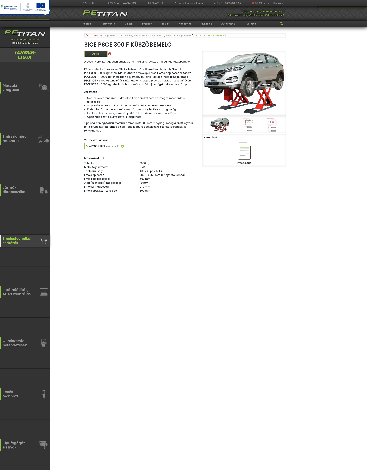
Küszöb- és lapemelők (178, 35)
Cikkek (128, 23)
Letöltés (147, 23)
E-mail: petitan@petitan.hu (189, 3)
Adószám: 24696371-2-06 (227, 3)
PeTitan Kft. (88, 3)
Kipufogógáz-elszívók (15, 445)
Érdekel (96, 54)
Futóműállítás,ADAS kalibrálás (17, 291)
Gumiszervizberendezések (15, 343)
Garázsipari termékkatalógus (115, 35)
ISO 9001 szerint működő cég (269, 3)
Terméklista (108, 23)
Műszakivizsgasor (11, 87)
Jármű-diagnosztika (14, 189)
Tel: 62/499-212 (155, 3)
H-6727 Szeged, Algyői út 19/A (121, 3)
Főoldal (87, 23)
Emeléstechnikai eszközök (149, 35)
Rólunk (165, 23)
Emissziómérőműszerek (15, 138)
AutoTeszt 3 (228, 23)
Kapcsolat (185, 23)
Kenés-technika (10, 394)
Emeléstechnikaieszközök (17, 240)
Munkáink (206, 23)
